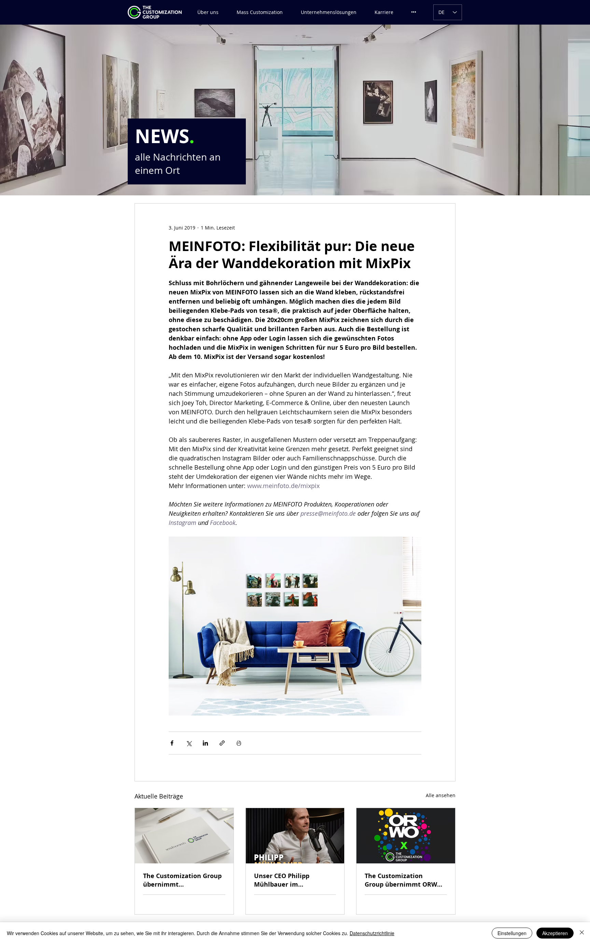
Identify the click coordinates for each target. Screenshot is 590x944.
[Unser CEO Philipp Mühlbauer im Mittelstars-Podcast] (295, 835)
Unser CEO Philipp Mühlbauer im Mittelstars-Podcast (284, 880)
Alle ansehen (440, 795)
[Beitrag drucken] (239, 743)
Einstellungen (511, 933)
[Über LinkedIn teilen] (205, 743)
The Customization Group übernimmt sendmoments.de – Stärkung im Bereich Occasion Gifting (182, 880)
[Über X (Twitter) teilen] (188, 743)
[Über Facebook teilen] (172, 743)
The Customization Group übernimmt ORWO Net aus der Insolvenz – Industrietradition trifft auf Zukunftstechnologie (403, 880)
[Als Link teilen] (222, 743)
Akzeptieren (555, 933)
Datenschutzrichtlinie (372, 933)
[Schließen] (582, 933)
